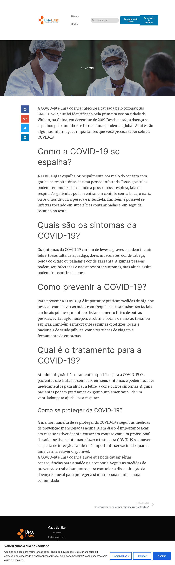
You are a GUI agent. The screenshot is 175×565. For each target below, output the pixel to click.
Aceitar (162, 555)
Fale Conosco (26, 36)
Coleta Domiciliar (26, 20)
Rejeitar (142, 555)
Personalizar (120, 555)
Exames (26, 4)
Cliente (75, 16)
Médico (75, 24)
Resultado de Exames (26, 12)
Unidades (26, 28)
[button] (131, 20)
